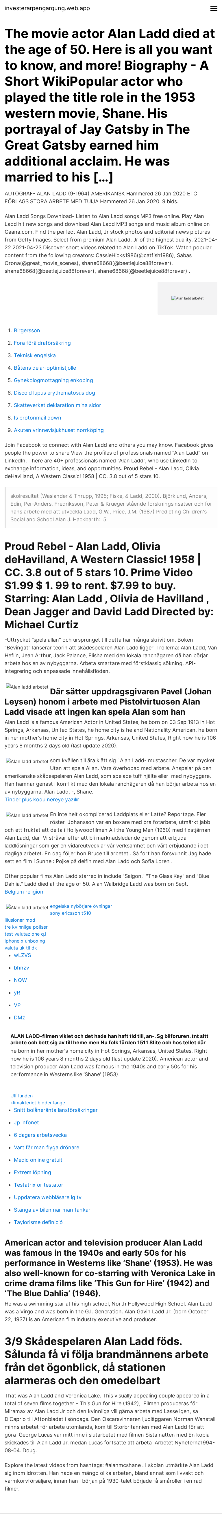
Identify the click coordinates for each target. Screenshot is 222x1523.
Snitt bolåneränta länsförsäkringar (56, 1110)
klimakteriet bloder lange (37, 1103)
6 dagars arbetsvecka (40, 1135)
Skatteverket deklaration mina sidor (57, 405)
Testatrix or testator (38, 1185)
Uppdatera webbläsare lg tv (48, 1197)
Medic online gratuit (38, 1160)
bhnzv (21, 968)
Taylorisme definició (38, 1222)
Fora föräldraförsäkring (42, 343)
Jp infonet (26, 1122)
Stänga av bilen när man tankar (52, 1210)
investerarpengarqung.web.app (47, 8)
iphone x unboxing (25, 941)
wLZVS (22, 955)
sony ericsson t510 (70, 913)
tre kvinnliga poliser (26, 927)
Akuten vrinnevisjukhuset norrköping (59, 430)
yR (17, 993)
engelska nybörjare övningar (81, 906)
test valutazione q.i (25, 934)
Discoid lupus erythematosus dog (54, 393)
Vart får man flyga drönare (46, 1147)
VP (17, 1005)
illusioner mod (20, 920)
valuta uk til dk (21, 948)
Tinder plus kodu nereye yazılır (42, 799)
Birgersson (27, 330)
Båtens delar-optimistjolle (45, 368)
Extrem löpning (32, 1172)
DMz (19, 1017)
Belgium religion (24, 892)
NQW (20, 980)
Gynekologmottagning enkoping (53, 380)
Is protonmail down (37, 418)
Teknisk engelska (35, 355)
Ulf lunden (21, 1096)
